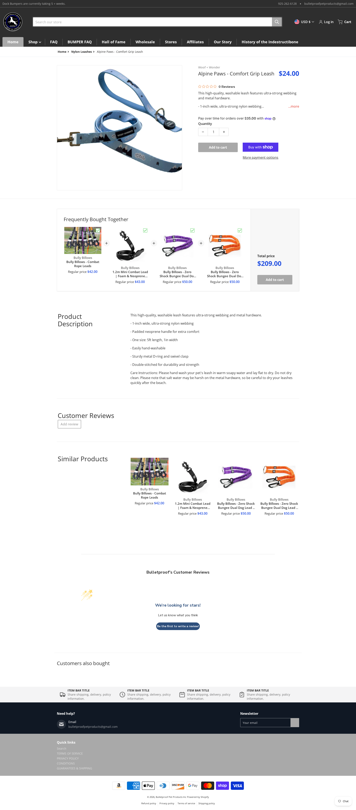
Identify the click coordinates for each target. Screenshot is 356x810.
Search (61, 748)
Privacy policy (166, 803)
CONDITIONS (66, 763)
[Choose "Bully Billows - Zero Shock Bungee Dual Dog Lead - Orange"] (240, 230)
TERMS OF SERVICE (70, 753)
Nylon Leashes (81, 52)
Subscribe (294, 722)
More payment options (260, 157)
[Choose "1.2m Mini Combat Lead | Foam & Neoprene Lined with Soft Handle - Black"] (145, 230)
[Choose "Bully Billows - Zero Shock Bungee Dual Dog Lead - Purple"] (192, 230)
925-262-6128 (287, 4)
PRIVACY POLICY (68, 758)
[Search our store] (277, 21)
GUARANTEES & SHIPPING (74, 768)
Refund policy (148, 803)
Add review (69, 424)
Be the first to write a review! (178, 626)
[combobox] (156, 21)
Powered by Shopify (198, 796)
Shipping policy (206, 803)
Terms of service (186, 803)
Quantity (205, 123)
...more (293, 106)
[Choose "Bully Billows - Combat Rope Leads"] (98, 230)
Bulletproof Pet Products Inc (171, 796)
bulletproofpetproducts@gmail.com (329, 4)
